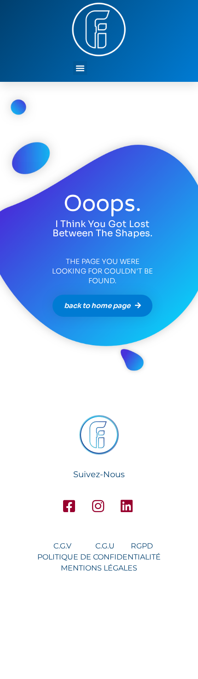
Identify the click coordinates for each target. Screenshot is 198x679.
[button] (80, 68)
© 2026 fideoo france (99, 626)
